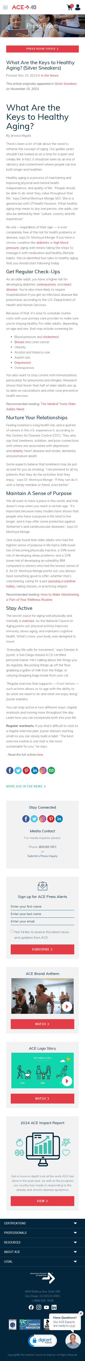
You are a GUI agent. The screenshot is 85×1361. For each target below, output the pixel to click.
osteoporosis (46, 284)
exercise (28, 621)
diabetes (42, 242)
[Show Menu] (5, 7)
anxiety (17, 451)
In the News (49, 75)
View (41, 1201)
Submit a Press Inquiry (42, 856)
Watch (41, 1024)
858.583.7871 (48, 847)
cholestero (50, 337)
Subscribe (41, 949)
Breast (19, 342)
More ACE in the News (24, 786)
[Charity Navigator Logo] (30, 1324)
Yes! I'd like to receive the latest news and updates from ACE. (41, 935)
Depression (22, 362)
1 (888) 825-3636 (42, 1300)
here (40, 755)
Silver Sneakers (66, 84)
